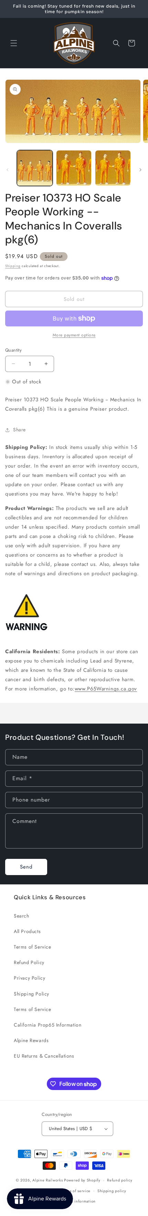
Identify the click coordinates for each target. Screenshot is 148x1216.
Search (21, 915)
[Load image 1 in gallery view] (35, 168)
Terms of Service (32, 946)
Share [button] (19, 429)
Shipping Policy (31, 993)
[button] (13, 43)
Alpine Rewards (31, 1040)
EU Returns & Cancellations (44, 1055)
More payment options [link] (74, 335)
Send (26, 867)
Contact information (77, 1201)
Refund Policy (29, 962)
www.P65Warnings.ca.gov (106, 689)
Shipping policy (111, 1191)
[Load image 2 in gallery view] (74, 168)
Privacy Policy (29, 977)
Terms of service (76, 1191)
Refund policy (119, 1180)
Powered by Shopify (82, 1180)
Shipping (13, 265)
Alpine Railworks (47, 1180)
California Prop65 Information (47, 1024)
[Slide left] (7, 169)
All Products (27, 931)
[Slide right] (140, 169)
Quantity (13, 350)
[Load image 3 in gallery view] (113, 168)
